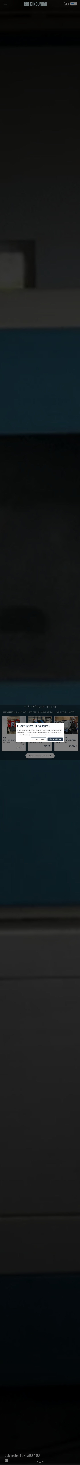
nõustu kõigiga (55, 739)
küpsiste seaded (39, 739)
